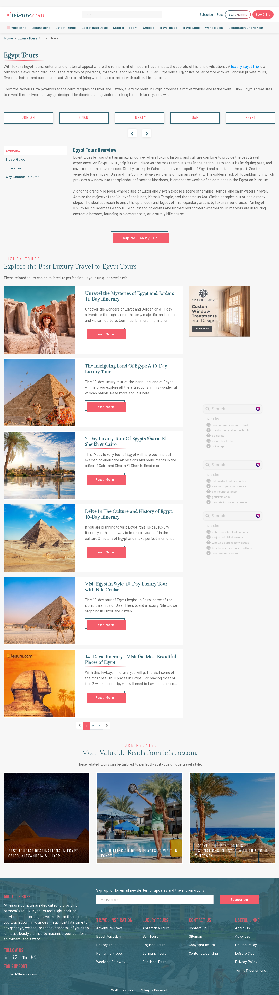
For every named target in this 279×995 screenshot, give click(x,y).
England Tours (154, 944)
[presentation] (132, 133)
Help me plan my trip (140, 238)
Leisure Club (244, 953)
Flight (133, 27)
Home (8, 38)
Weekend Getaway (110, 961)
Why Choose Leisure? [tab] (22, 176)
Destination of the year (246, 27)
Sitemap (195, 936)
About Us (242, 928)
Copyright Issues (202, 944)
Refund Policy (246, 944)
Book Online (263, 14)
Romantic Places (109, 953)
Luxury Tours (27, 38)
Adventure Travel (109, 928)
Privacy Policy (246, 961)
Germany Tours (154, 953)
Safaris (118, 27)
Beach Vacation (108, 936)
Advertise (242, 936)
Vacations (18, 27)
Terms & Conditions (250, 970)
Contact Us (198, 928)
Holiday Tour (106, 944)
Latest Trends (66, 27)
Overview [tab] (13, 150)
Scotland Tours (154, 961)
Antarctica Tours (156, 928)
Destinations (40, 27)
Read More (104, 334)
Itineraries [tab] (13, 168)
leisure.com (130, 990)
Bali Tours (150, 936)
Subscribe (206, 14)
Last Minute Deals (95, 27)
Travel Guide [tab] (15, 159)
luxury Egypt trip (245, 66)
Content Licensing (203, 953)
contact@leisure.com (20, 974)
